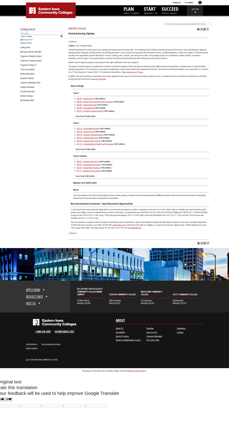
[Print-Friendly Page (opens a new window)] (204, 29)
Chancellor (150, 328)
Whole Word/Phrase (28, 40)
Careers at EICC (151, 332)
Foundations (181, 328)
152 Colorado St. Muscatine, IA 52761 (147, 301)
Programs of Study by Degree (31, 60)
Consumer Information (154, 336)
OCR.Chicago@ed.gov (134, 227)
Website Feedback (31, 348)
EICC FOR (195, 9)
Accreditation (120, 332)
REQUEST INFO (34, 296)
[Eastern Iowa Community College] (51, 10)
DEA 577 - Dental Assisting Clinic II (88, 161)
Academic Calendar (27, 78)
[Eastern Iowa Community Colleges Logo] (54, 322)
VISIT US (31, 303)
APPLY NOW (33, 289)
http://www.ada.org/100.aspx (133, 72)
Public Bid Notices (31, 344)
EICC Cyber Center (152, 340)
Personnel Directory (27, 91)
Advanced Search (26, 42)
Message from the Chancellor (30, 51)
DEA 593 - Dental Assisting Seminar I (89, 141)
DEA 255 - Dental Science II (85, 131)
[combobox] (188, 23)
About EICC (120, 328)
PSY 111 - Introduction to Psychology (89, 171)
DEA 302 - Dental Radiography (87, 105)
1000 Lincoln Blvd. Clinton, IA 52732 (115, 301)
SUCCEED (170, 9)
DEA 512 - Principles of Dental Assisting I (90, 111)
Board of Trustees (122, 336)
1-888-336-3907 (43, 331)
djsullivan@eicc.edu (118, 225)
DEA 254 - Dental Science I (85, 98)
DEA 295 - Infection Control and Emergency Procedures (95, 101)
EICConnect (189, 2)
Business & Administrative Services (128, 340)
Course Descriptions (27, 69)
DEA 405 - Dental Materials (85, 108)
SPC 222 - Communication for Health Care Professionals (95, 144)
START (150, 9)
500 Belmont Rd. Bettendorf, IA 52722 (180, 301)
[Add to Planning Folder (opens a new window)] (198, 29)
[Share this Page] (201, 29)
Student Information (27, 73)
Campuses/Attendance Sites (30, 82)
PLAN (131, 9)
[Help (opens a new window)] (207, 29)
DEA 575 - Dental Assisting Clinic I (88, 138)
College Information (27, 87)
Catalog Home (25, 47)
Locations (180, 332)
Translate (177, 2)
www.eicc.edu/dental (99, 79)
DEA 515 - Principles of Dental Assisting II (90, 134)
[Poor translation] (9, 399)
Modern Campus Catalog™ (137, 370)
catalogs (87, 370)
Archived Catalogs (26, 95)
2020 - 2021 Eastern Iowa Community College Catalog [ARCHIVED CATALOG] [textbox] (185, 24)
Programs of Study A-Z (28, 65)
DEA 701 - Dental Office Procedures (88, 167)
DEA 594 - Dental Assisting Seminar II (89, 164)
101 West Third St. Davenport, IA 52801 (84, 301)
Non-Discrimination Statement (51, 344)
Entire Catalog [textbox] (25, 33)
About (120, 321)
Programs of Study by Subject (31, 56)
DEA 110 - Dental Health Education (88, 128)
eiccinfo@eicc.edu (64, 331)
